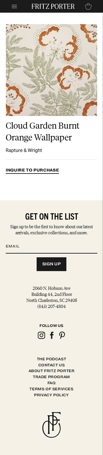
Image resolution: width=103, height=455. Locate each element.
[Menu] (14, 6)
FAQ (51, 383)
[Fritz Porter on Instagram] (41, 338)
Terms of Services (51, 389)
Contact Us (51, 365)
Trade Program (51, 377)
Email (16, 239)
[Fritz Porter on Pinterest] (62, 338)
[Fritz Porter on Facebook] (51, 338)
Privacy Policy (51, 395)
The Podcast (51, 359)
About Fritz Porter (52, 371)
